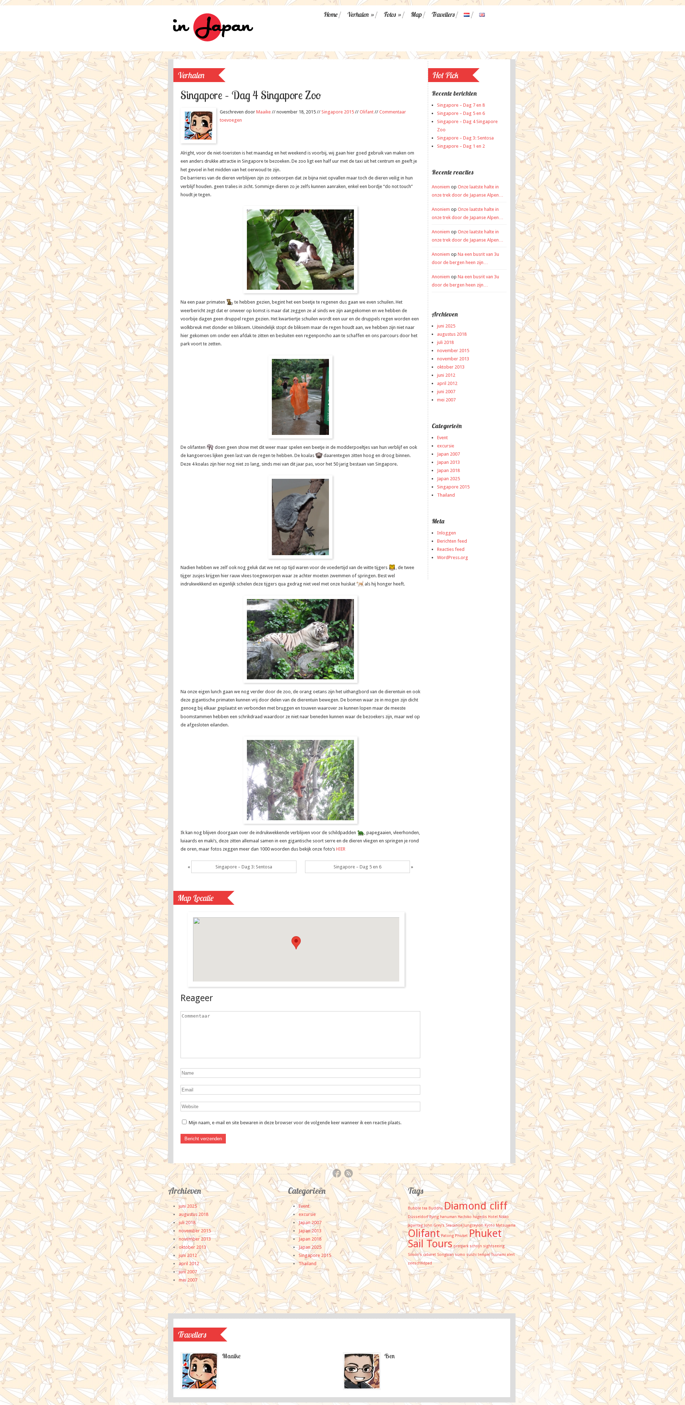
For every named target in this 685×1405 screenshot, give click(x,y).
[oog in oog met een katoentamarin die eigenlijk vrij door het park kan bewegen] (300, 249)
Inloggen (446, 533)
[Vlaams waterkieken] (300, 396)
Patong (447, 1235)
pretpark (460, 1246)
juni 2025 (446, 326)
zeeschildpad (420, 1263)
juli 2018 (445, 342)
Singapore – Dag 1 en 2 (461, 146)
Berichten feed (452, 541)
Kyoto (489, 1225)
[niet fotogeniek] (300, 516)
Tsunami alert (503, 1254)
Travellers (442, 15)
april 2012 (447, 383)
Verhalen (360, 15)
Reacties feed (451, 549)
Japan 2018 (448, 470)
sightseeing (493, 1246)
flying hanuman (443, 1216)
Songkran (445, 1254)
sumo (460, 1254)
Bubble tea (417, 1208)
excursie (445, 445)
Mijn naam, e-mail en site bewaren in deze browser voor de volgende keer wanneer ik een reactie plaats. (295, 1122)
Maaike (263, 112)
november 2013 (453, 358)
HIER (340, 849)
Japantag (415, 1225)
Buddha (435, 1208)
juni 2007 (446, 391)
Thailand (446, 495)
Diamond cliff (475, 1206)
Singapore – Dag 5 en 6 (357, 866)
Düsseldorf (418, 1216)
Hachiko (465, 1216)
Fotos (392, 15)
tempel (484, 1254)
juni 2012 (446, 375)
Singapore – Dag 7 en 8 (461, 105)
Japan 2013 (448, 462)
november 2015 (453, 350)
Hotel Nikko (498, 1216)
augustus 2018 (452, 334)
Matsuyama (506, 1225)
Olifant (367, 112)
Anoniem (441, 186)
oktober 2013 (451, 367)
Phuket (461, 1235)
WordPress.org (452, 557)
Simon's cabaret (422, 1254)
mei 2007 (446, 399)
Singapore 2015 (337, 112)
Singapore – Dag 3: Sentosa (243, 866)
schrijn (476, 1246)
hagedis (480, 1216)
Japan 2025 (448, 478)
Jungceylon (473, 1225)
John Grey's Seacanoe (443, 1225)
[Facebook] (336, 1174)
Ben (389, 1356)
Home (330, 15)
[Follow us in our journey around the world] (211, 42)
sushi (471, 1254)
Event (442, 437)
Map (415, 15)
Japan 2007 (448, 454)
